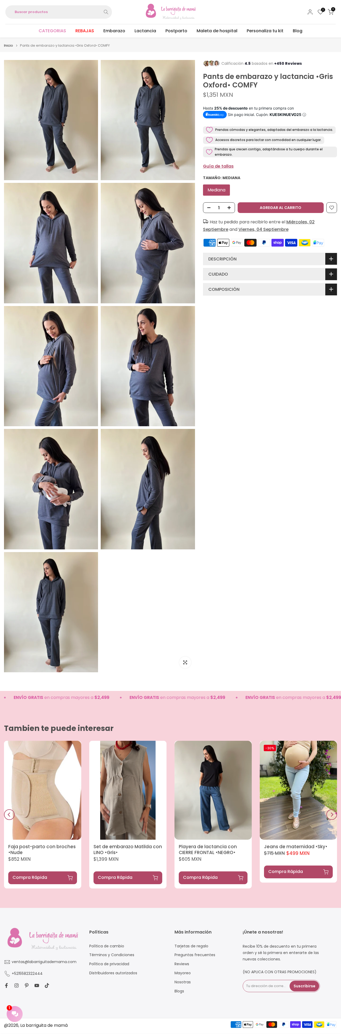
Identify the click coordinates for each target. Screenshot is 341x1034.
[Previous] (9, 814)
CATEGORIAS (52, 31)
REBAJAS (84, 31)
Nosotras (182, 982)
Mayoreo (182, 973)
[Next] (331, 814)
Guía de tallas (218, 166)
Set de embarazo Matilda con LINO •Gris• (128, 849)
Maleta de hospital (217, 31)
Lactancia (145, 31)
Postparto (176, 31)
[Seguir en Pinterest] (26, 985)
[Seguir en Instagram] (16, 985)
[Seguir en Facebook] (6, 985)
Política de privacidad (109, 964)
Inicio (8, 45)
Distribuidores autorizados (113, 973)
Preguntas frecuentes (194, 954)
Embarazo (114, 31)
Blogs (179, 991)
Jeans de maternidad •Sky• (295, 846)
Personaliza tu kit (265, 31)
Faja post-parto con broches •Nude (42, 849)
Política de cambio (106, 946)
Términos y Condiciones (111, 954)
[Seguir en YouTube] (36, 985)
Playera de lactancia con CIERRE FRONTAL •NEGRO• (208, 849)
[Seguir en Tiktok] (46, 985)
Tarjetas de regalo (191, 946)
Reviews (181, 964)
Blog (297, 31)
